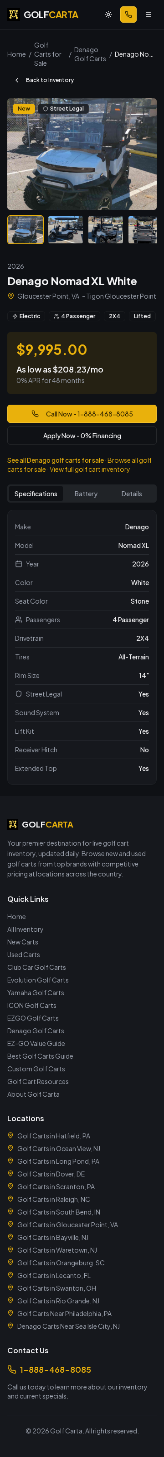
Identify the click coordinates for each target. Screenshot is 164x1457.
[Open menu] (148, 14)
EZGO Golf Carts (33, 1018)
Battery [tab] (86, 493)
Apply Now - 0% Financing (82, 435)
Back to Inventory (50, 80)
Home (16, 916)
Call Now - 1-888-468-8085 (89, 414)
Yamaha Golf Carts (35, 992)
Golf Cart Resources (38, 1081)
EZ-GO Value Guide (36, 1043)
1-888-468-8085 (55, 1369)
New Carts (22, 942)
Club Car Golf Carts (36, 967)
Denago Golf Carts (35, 1030)
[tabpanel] (82, 647)
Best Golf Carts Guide (40, 1056)
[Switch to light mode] (108, 14)
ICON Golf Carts (31, 1005)
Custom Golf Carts (36, 1069)
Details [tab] (132, 493)
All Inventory (25, 929)
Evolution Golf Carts (38, 980)
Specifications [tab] (36, 493)
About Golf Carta (33, 1094)
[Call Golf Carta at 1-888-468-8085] (128, 14)
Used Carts (23, 954)
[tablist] (82, 493)
